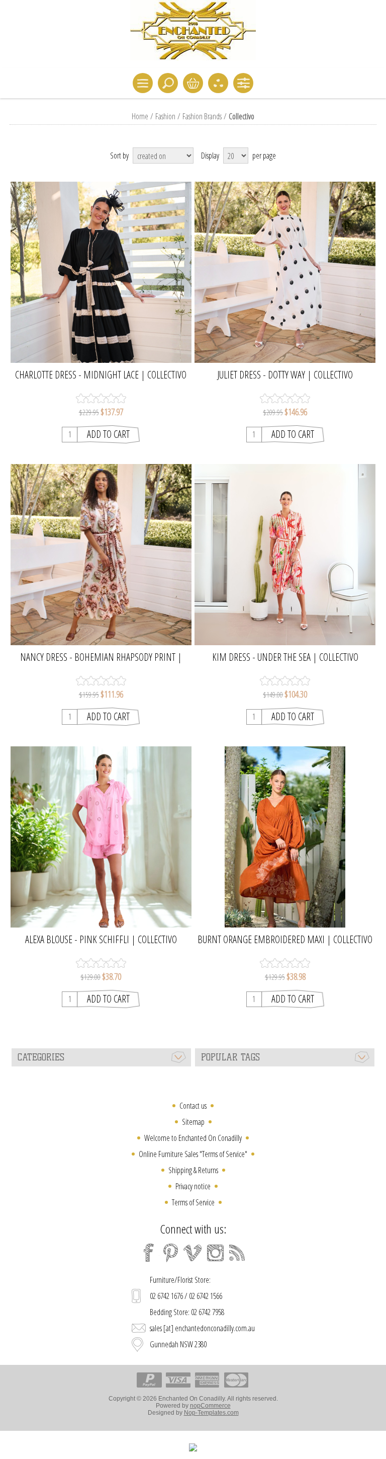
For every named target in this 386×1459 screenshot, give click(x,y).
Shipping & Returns (193, 1170)
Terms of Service (193, 1202)
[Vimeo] (193, 1252)
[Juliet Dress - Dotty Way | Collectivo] (285, 272)
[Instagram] (215, 1252)
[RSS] (237, 1252)
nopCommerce (210, 1405)
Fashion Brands (202, 116)
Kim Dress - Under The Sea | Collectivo (285, 657)
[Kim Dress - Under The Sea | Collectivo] (285, 555)
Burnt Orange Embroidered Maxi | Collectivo (285, 940)
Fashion (165, 116)
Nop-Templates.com (211, 1412)
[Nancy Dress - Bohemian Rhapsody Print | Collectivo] (101, 555)
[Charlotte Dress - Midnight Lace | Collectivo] (101, 272)
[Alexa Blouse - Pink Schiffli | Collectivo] (101, 837)
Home (140, 116)
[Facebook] (148, 1252)
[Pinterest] (170, 1252)
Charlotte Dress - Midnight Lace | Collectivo (100, 375)
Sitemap (193, 1121)
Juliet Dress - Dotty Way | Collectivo (285, 375)
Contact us (193, 1105)
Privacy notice (193, 1186)
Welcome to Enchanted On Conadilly (193, 1137)
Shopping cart (193, 83)
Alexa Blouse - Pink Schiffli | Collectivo (101, 940)
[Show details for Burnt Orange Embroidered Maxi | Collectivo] (285, 837)
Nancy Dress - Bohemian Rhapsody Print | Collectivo (101, 657)
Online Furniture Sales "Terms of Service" (193, 1154)
